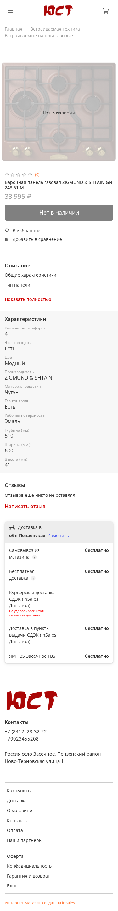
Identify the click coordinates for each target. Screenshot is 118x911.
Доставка (17, 801)
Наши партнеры (24, 840)
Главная (13, 29)
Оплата (15, 830)
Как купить (19, 791)
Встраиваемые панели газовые (39, 35)
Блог (12, 886)
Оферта (15, 856)
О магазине (19, 810)
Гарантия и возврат (28, 876)
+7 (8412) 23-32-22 (26, 731)
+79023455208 (22, 739)
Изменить (58, 535)
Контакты (17, 820)
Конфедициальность (29, 866)
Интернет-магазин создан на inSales (40, 903)
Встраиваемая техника (55, 29)
